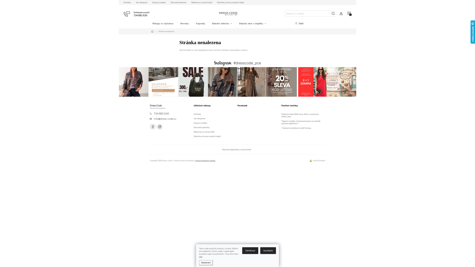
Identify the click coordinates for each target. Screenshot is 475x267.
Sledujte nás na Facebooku (153, 127)
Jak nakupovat (141, 2)
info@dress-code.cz (165, 118)
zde (200, 257)
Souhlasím (268, 250)
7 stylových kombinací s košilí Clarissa (296, 128)
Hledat (333, 14)
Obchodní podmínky (178, 2)
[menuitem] (163, 23)
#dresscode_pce (247, 63)
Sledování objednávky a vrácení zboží (236, 149)
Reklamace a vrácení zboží (201, 2)
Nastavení (206, 262)
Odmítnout (250, 250)
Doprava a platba (159, 2)
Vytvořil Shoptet (319, 160)
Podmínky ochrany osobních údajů (230, 2)
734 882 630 (161, 113)
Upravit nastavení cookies (205, 160)
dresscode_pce (160, 127)
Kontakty (127, 2)
